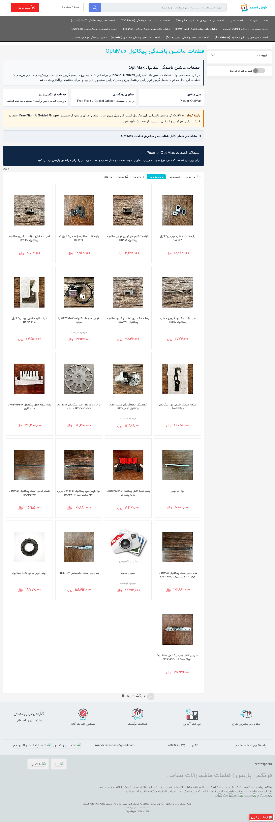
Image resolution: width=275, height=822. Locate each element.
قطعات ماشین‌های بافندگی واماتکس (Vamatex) (135, 37)
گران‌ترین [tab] (123, 176)
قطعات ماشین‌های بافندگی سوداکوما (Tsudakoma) (241, 37)
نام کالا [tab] (108, 176)
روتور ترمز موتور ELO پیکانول (29, 573)
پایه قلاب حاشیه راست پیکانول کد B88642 (79, 238)
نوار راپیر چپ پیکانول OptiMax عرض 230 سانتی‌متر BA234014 (78, 493)
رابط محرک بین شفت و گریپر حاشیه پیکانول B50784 (128, 320)
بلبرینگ (253, 21)
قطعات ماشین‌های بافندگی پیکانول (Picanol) (146, 29)
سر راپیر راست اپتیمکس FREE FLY (79, 573)
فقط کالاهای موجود (241, 71)
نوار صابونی (177, 491)
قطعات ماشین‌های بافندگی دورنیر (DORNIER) (94, 29)
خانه (266, 21)
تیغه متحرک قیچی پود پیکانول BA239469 (177, 406)
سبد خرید (24, 7)
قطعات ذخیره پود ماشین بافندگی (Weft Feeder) (145, 21)
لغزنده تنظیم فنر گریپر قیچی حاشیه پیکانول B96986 (128, 238)
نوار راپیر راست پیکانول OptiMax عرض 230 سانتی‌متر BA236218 (177, 575)
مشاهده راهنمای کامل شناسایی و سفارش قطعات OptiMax (159, 136)
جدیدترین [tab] (175, 176)
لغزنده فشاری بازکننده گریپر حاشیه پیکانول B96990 (29, 238)
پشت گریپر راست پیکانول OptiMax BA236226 (29, 493)
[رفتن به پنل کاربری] (267, 817)
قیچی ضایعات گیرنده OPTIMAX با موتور (78, 320)
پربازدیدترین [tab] (156, 176)
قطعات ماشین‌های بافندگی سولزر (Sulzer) (187, 37)
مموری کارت (128, 573)
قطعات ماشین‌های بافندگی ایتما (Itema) (196, 29)
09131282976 (177, 745)
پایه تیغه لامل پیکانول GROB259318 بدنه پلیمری (128, 493)
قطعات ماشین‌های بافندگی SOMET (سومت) (245, 29)
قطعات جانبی (236, 21)
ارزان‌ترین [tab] (138, 176)
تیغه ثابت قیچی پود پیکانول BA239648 (29, 320)
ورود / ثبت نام (70, 6)
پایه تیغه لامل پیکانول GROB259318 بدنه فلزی (29, 406)
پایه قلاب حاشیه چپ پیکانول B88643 (177, 238)
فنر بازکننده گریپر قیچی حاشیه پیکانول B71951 (177, 320)
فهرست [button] (262, 55)
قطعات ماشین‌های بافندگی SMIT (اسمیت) (93, 21)
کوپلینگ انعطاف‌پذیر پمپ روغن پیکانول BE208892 (128, 406)
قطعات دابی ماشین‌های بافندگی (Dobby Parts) (200, 21)
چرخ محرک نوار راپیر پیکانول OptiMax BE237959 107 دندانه (79, 406)
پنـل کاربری (256, 817)
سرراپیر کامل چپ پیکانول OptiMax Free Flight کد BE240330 (177, 657)
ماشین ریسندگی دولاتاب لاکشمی (89, 37)
